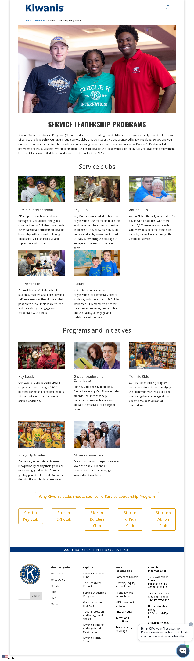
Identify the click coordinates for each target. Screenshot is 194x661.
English (12, 658)
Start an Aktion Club (163, 519)
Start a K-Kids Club (130, 519)
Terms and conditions (122, 619)
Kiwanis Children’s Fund (94, 575)
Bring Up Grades (32, 455)
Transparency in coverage (125, 629)
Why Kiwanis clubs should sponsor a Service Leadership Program (97, 496)
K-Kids (79, 284)
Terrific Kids (139, 376)
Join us (55, 585)
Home (29, 20)
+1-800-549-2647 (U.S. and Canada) (159, 595)
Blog (53, 591)
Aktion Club (138, 210)
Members (56, 604)
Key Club (81, 210)
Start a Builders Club (97, 519)
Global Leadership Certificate (88, 378)
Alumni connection (89, 455)
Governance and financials (93, 603)
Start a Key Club (30, 516)
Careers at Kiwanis (127, 577)
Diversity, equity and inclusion (125, 584)
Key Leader (27, 376)
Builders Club (29, 284)
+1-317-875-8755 (158, 600)
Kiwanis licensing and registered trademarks (93, 628)
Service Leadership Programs (94, 594)
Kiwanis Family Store (92, 639)
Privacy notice (124, 611)
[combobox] (9, 658)
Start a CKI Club (63, 516)
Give (53, 598)
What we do (58, 579)
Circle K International (35, 210)
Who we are (58, 573)
